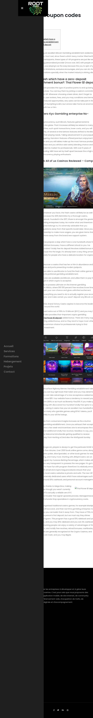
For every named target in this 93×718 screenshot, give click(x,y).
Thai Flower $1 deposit (52, 318)
